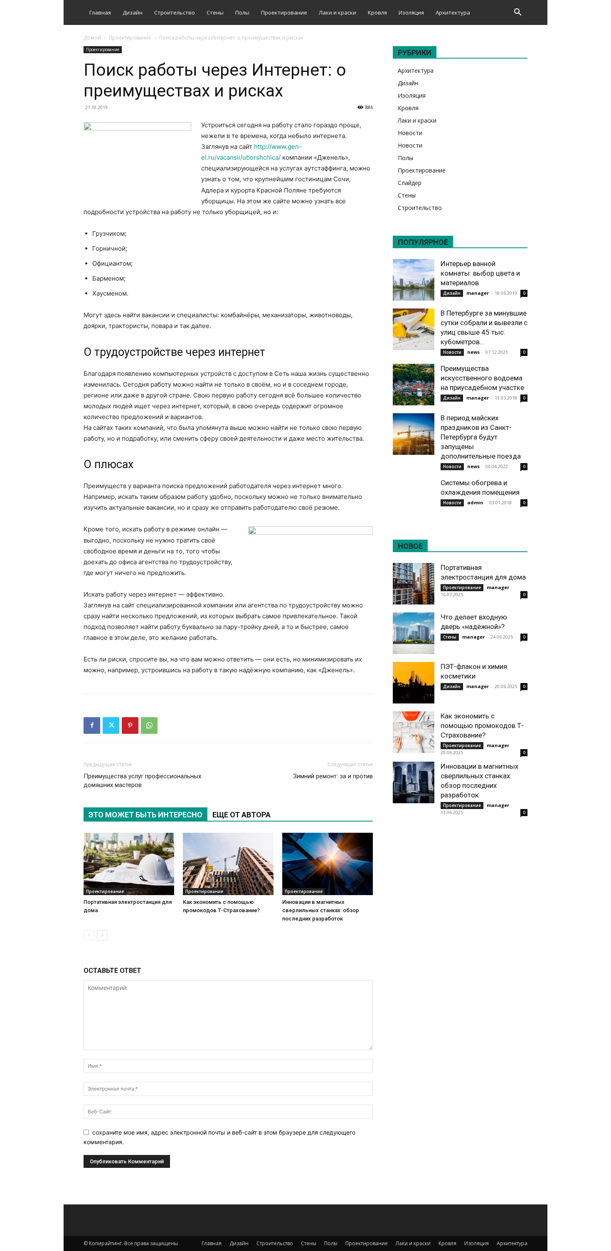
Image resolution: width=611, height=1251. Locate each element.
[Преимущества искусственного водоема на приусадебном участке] (413, 384)
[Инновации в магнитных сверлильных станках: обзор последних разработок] (327, 864)
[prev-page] (89, 935)
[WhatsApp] (149, 725)
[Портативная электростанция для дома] (129, 864)
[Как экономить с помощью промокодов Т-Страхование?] (228, 864)
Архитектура (453, 12)
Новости (410, 133)
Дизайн (133, 12)
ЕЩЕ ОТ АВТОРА (241, 814)
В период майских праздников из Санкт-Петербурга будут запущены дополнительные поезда (481, 437)
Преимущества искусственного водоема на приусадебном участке (482, 378)
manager (477, 293)
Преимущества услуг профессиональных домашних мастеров (142, 780)
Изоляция (411, 12)
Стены (215, 12)
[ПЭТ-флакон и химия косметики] (413, 682)
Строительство (174, 12)
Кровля (377, 12)
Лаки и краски (337, 12)
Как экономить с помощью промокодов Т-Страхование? (482, 725)
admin (475, 502)
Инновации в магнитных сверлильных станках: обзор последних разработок (320, 910)
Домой (92, 37)
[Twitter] (111, 725)
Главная (100, 12)
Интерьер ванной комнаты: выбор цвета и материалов (480, 273)
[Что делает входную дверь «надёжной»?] (413, 633)
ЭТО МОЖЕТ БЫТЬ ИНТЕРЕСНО (145, 814)
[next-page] (102, 935)
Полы (242, 12)
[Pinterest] (130, 725)
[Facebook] (92, 725)
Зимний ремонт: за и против (333, 776)
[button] (517, 13)
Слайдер (409, 183)
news (473, 352)
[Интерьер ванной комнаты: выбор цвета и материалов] (413, 280)
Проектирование (284, 12)
